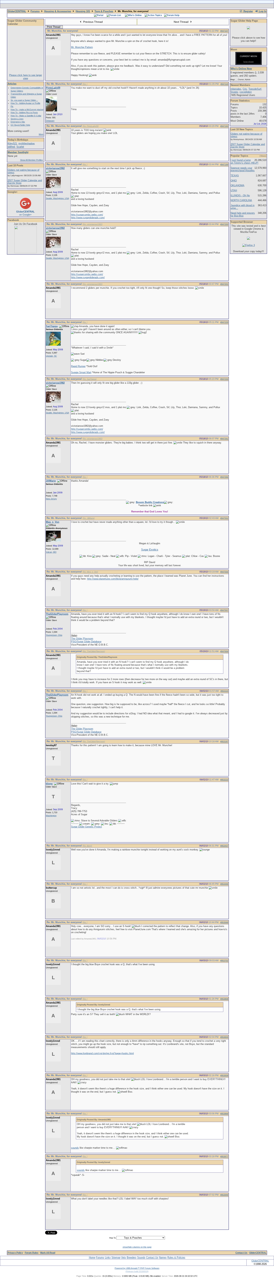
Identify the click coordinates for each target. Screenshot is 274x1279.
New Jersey (51, 499)
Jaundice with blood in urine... (242, 207)
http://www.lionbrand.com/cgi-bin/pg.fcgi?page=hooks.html (102, 1053)
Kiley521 (12, 143)
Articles (12, 83)
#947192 (224, 126)
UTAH (234, 190)
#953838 (224, 1075)
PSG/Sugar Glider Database (86, 641)
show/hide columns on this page (137, 1247)
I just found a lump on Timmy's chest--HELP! (244, 161)
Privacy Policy (15, 1252)
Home (92, 1257)
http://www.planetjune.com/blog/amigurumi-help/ (112, 578)
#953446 (224, 884)
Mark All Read (47, 1252)
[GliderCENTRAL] (25, 252)
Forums (35, 11)
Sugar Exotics (149, 549)
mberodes (236, 89)
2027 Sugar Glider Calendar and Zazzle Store (25, 182)
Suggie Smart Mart (81, 372)
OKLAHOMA (237, 185)
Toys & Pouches (104, 11)
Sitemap (115, 1257)
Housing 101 (83, 11)
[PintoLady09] (51, 111)
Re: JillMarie (88, 518)
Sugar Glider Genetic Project (86, 826)
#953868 (224, 1113)
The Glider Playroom (82, 638)
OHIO (234, 180)
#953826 (224, 1037)
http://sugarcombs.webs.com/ (87, 214)
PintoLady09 (53, 87)
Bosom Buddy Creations (150, 502)
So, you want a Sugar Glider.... (24, 100)
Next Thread (181, 21)
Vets (123, 1257)
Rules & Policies (176, 1257)
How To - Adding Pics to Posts (24, 112)
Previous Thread (92, 21)
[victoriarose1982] (53, 187)
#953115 (224, 691)
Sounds (141, 1257)
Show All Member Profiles (31, 160)
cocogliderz (246, 92)
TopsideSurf (254, 89)
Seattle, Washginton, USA (57, 198)
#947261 (224, 439)
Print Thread (53, 27)
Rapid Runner (78, 366)
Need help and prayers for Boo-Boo (243, 214)
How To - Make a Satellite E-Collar (26, 116)
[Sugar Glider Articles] (127, 6)
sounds (75, 1147)
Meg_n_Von (52, 522)
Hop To (112, 1238)
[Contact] (161, 6)
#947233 (224, 379)
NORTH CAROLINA (241, 200)
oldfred (11, 146)
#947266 (224, 477)
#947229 (224, 322)
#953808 (224, 999)
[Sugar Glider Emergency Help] (178, 6)
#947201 (224, 284)
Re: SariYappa (89, 379)
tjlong (49, 783)
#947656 (224, 651)
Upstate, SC (51, 356)
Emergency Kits (18, 122)
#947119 (224, 84)
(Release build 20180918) (137, 1271)
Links (108, 1257)
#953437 (224, 846)
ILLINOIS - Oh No (240, 195)
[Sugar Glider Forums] (110, 6)
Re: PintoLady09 (90, 126)
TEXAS (235, 175)
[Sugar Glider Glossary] (144, 6)
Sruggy (234, 92)
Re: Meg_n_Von (90, 572)
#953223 (224, 780)
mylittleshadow (26, 143)
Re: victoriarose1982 (92, 224)
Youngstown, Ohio (54, 635)
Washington (51, 815)
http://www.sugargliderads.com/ (88, 217)
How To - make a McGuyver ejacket (27, 109)
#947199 (224, 164)
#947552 (224, 518)
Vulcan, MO (51, 552)
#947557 (224, 610)
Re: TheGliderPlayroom (93, 651)
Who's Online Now (241, 68)
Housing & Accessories (57, 11)
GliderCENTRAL (17, 11)
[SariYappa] (53, 345)
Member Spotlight (18, 152)
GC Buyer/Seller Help (20, 125)
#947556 (224, 572)
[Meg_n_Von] (53, 541)
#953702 (224, 960)
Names (163, 1257)
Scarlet (20, 146)
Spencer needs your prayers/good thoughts (243, 169)
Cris (245, 89)
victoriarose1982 (55, 168)
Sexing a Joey (17, 119)
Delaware (50, 121)
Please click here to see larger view (25, 77)
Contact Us (241, 1252)
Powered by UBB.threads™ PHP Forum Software (137, 1268)
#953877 (224, 1156)
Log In (262, 11)
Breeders (131, 1257)
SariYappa (52, 326)
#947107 (224, 31)
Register (248, 11)
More (41, 134)
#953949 (224, 1195)
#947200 (224, 224)
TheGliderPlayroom (57, 614)
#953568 (224, 922)
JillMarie (51, 480)
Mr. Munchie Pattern (82, 47)
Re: (85, 84)
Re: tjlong (87, 846)
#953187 (224, 741)
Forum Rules (31, 1252)
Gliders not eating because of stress (23, 171)
